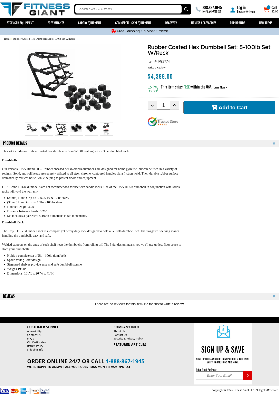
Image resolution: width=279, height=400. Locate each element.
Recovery (171, 23)
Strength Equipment (20, 23)
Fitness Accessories (203, 23)
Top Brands (237, 23)
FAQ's (30, 338)
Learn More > (220, 87)
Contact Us (33, 335)
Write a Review (156, 67)
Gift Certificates (36, 342)
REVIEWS (9, 296)
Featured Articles (130, 344)
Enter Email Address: (206, 369)
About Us (119, 331)
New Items (265, 23)
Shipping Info (35, 349)
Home (7, 38)
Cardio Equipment (89, 23)
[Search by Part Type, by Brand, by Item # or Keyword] (186, 9)
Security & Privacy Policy (128, 338)
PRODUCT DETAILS (15, 143)
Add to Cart (232, 107)
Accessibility (34, 331)
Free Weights (56, 23)
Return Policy (35, 346)
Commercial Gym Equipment (133, 23)
